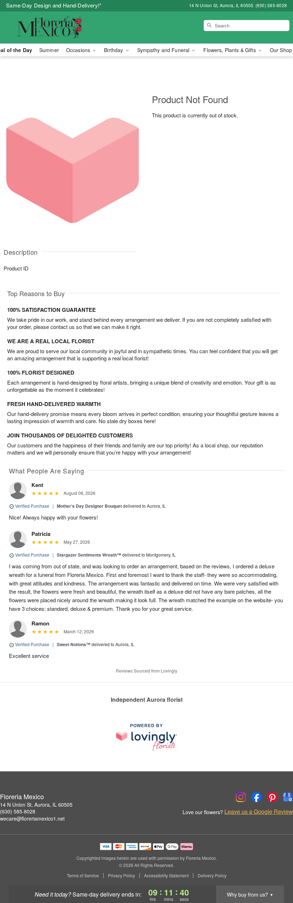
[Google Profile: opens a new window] (288, 797)
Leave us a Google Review (258, 812)
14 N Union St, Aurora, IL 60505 (36, 804)
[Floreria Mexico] (50, 27)
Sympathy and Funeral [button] (164, 50)
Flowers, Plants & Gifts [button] (230, 50)
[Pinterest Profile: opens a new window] (272, 797)
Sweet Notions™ (73, 644)
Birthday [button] (114, 50)
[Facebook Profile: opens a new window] (257, 797)
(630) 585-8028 (17, 811)
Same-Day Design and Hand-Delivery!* (54, 5)
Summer (49, 50)
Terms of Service (83, 875)
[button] (274, 873)
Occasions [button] (78, 50)
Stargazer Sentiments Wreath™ (89, 555)
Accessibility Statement (166, 875)
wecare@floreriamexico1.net (32, 818)
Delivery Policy (212, 875)
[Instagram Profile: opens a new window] (241, 797)
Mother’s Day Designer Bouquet (89, 506)
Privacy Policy (121, 875)
